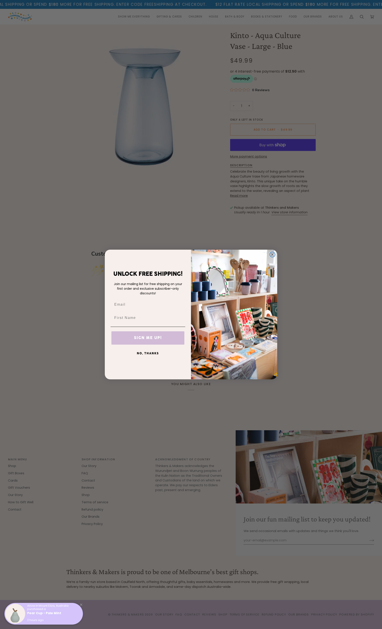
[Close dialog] (272, 254)
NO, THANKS (148, 353)
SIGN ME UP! (148, 338)
